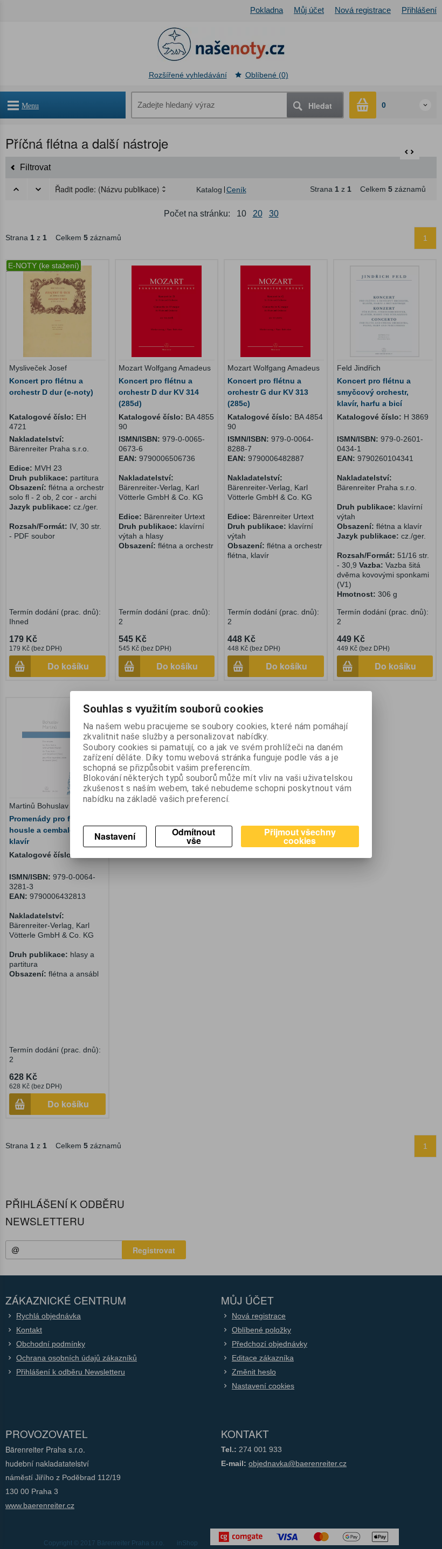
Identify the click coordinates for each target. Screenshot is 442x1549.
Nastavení (114, 836)
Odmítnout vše (193, 836)
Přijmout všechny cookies (300, 836)
